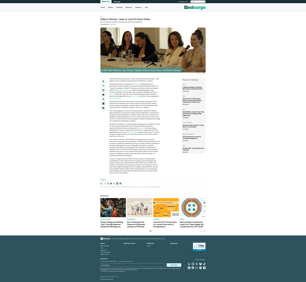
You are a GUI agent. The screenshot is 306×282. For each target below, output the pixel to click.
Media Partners (104, 254)
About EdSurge (104, 246)
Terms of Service (111, 276)
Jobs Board (173, 243)
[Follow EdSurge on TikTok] (204, 264)
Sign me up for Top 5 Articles (126, 261)
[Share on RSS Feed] (103, 81)
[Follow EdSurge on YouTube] (196, 268)
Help (117, 276)
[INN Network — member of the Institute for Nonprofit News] (199, 247)
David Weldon (186, 91)
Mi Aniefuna (185, 140)
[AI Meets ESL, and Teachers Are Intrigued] (194, 148)
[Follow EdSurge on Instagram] (193, 264)
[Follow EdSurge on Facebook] (193, 268)
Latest (148, 246)
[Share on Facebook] (103, 108)
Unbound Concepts (123, 90)
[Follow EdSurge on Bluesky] (200, 264)
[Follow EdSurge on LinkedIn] (189, 268)
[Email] (105, 184)
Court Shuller (185, 129)
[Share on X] (103, 99)
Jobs (146, 7)
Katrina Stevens (105, 24)
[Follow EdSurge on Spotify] (200, 268)
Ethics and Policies (105, 252)
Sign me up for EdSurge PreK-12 (109, 261)
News (103, 7)
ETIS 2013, (136, 84)
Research (129, 7)
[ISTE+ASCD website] (117, 1)
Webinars (138, 7)
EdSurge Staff (186, 104)
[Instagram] (108, 184)
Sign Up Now (174, 265)
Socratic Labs (135, 96)
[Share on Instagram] (103, 90)
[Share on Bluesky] (103, 95)
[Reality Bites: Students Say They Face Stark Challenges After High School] (194, 113)
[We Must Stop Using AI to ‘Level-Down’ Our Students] (194, 126)
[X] (114, 184)
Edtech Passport (132, 132)
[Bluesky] (111, 184)
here (133, 186)
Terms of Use (175, 268)
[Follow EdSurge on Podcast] (204, 268)
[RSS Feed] (101, 184)
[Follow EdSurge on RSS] (189, 264)
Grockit (141, 128)
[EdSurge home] (105, 1)
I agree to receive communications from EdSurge (113, 271)
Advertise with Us (129, 243)
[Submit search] (204, 1)
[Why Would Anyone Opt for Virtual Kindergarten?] (194, 138)
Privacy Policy (103, 269)
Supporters (103, 250)
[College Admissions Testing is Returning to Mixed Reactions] (194, 88)
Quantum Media (114, 98)
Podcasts (119, 7)
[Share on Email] (103, 86)
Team (102, 248)
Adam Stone (185, 152)
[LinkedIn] (117, 184)
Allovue (111, 94)
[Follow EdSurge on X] (196, 264)
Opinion (110, 7)
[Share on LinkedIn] (103, 104)
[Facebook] (120, 184)
